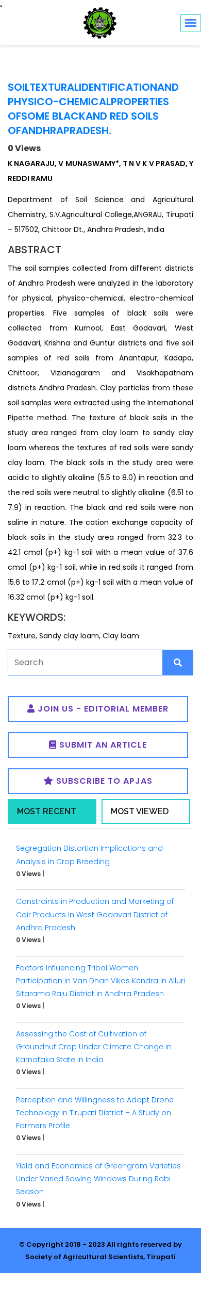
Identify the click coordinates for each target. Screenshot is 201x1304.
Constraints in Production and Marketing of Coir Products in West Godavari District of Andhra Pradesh (95, 914)
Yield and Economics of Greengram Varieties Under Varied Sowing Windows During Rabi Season (98, 1179)
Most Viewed (140, 811)
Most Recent (46, 811)
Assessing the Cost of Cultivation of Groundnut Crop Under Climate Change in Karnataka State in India (94, 1047)
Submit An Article (102, 745)
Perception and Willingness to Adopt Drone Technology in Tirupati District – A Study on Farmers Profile (95, 1113)
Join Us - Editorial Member (102, 709)
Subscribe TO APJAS (103, 781)
